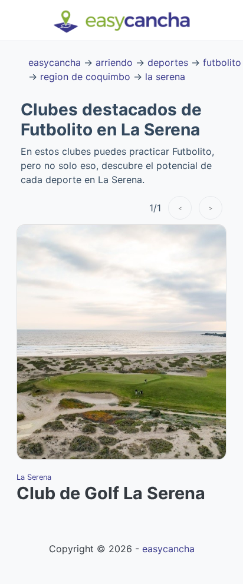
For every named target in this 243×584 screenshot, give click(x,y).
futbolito (222, 62)
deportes (167, 62)
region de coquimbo (85, 76)
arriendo (114, 62)
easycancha (54, 62)
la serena (165, 76)
